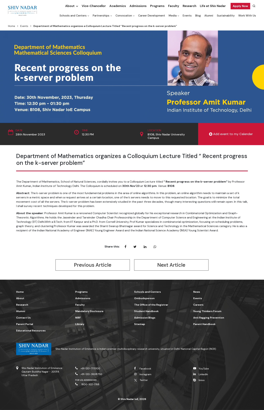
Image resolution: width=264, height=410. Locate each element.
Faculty (173, 6)
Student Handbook (146, 311)
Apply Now (240, 6)
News (196, 291)
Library (79, 324)
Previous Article (92, 265)
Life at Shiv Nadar (213, 6)
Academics (117, 6)
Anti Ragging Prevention (208, 317)
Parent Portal (24, 324)
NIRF (78, 317)
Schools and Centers (73, 15)
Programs (157, 6)
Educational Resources (31, 330)
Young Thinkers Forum (207, 311)
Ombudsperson (144, 298)
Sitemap (139, 324)
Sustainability (226, 15)
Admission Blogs (144, 317)
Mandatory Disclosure (89, 311)
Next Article (171, 265)
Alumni (208, 15)
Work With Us (247, 15)
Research (189, 6)
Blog (198, 15)
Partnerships (101, 15)
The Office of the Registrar (151, 304)
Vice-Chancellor (94, 6)
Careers (198, 304)
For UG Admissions (86, 380)
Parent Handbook (204, 324)
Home (11, 26)
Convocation (123, 15)
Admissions (138, 6)
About (70, 6)
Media (173, 15)
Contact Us (23, 317)
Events (187, 15)
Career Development (151, 15)
